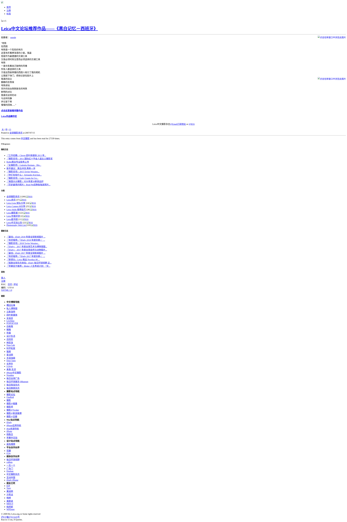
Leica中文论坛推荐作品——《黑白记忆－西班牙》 (49, 28)
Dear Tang (11, 360)
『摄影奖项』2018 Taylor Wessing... (23, 243)
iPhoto (9, 431)
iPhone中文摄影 (14, 373)
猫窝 (9, 351)
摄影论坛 (11, 394)
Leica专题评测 (13, 216)
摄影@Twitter (13, 410)
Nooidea (10, 375)
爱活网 (10, 355)
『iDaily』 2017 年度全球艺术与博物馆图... (27, 246)
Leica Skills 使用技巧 (16, 209)
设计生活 (11, 336)
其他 (3, 272)
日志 (10, 284)
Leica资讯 (11, 200)
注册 (3, 281)
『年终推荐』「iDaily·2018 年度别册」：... (26, 240)
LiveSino (10, 321)
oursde (13, 37)
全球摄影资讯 (16, 133)
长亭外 (10, 364)
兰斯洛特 (11, 312)
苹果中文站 (12, 438)
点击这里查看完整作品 (12, 110)
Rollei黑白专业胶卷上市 (18, 162)
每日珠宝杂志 (13, 385)
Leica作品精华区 (9, 116)
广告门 (10, 468)
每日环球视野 (13, 459)
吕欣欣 (10, 339)
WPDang (11, 509)
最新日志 (4, 231)
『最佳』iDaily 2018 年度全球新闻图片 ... (26, 237)
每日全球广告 (13, 378)
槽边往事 (11, 305)
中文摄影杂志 (13, 474)
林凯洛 (10, 342)
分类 (3, 191)
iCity (9, 453)
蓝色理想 (11, 444)
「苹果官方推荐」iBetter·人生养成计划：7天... (28, 266)
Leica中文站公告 (14, 222)
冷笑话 (10, 494)
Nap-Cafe (11, 345)
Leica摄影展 (12, 213)
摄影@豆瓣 (12, 416)
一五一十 (11, 465)
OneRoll (10, 397)
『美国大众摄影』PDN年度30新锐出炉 (25, 181)
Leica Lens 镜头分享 (16, 203)
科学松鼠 (11, 348)
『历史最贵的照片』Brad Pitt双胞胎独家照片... (28, 185)
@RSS (192, 124)
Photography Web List (16, 225)
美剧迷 (10, 501)
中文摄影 (25, 138)
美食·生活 (11, 369)
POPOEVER (12, 323)
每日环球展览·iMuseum (17, 381)
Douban (10, 471)
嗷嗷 (9, 329)
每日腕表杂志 (13, 388)
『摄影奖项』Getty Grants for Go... (22, 178)
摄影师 (10, 407)
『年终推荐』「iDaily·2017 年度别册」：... (26, 256)
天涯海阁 (11, 358)
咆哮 (9, 498)
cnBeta (9, 462)
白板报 (10, 326)
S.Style (10, 366)
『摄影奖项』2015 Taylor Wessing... (23, 172)
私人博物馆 (12, 308)
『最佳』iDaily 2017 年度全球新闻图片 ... (26, 253)
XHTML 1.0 (6, 290)
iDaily (9, 422)
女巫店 (10, 318)
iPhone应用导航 (14, 425)
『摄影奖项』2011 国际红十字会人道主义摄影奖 (30, 159)
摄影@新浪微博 (14, 413)
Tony (9, 488)
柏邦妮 (10, 507)
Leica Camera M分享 (16, 206)
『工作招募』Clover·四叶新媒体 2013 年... (26, 155)
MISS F (10, 503)
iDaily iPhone (12, 480)
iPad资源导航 (13, 429)
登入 (3, 278)
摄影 (9, 400)
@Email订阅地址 (178, 124)
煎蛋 (9, 333)
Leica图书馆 (12, 219)
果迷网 (10, 491)
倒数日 (10, 434)
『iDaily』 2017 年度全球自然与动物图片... (27, 250)
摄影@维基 (12, 403)
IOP (8, 486)
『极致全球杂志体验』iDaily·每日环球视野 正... (29, 263)
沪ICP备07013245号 (10, 517)
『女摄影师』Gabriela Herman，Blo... (24, 165)
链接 (3, 296)
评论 (16, 284)
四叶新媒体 (12, 315)
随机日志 (4, 149)
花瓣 (9, 451)
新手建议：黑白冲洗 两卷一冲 (21, 168)
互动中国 (11, 477)
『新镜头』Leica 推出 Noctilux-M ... (23, 259)
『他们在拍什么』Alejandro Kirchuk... (24, 175)
